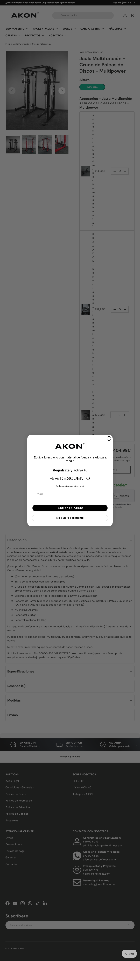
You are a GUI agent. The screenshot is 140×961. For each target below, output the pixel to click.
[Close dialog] (109, 438)
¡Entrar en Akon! (70, 507)
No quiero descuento (70, 517)
